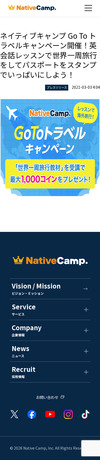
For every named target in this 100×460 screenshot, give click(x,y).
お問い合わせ (47, 397)
